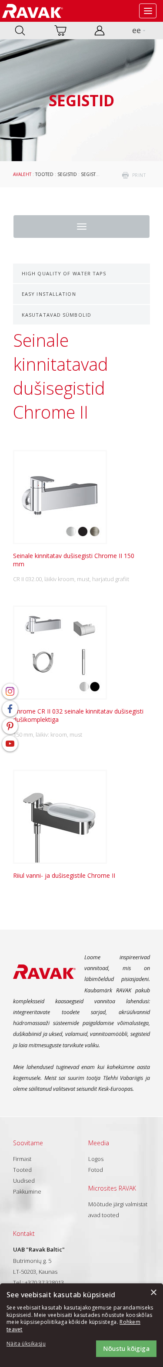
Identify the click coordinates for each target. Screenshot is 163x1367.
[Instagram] (10, 691)
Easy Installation (49, 294)
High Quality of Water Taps (64, 273)
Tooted (44, 174)
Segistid (67, 174)
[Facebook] (10, 709)
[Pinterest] (10, 726)
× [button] (153, 1292)
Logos (95, 1159)
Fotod (95, 1170)
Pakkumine (27, 1191)
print (139, 175)
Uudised (24, 1180)
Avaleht (22, 174)
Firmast (22, 1159)
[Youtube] (10, 743)
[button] (30, 1344)
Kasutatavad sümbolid (56, 314)
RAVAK (32, 11)
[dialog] (81, 1325)
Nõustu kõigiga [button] (126, 1348)
